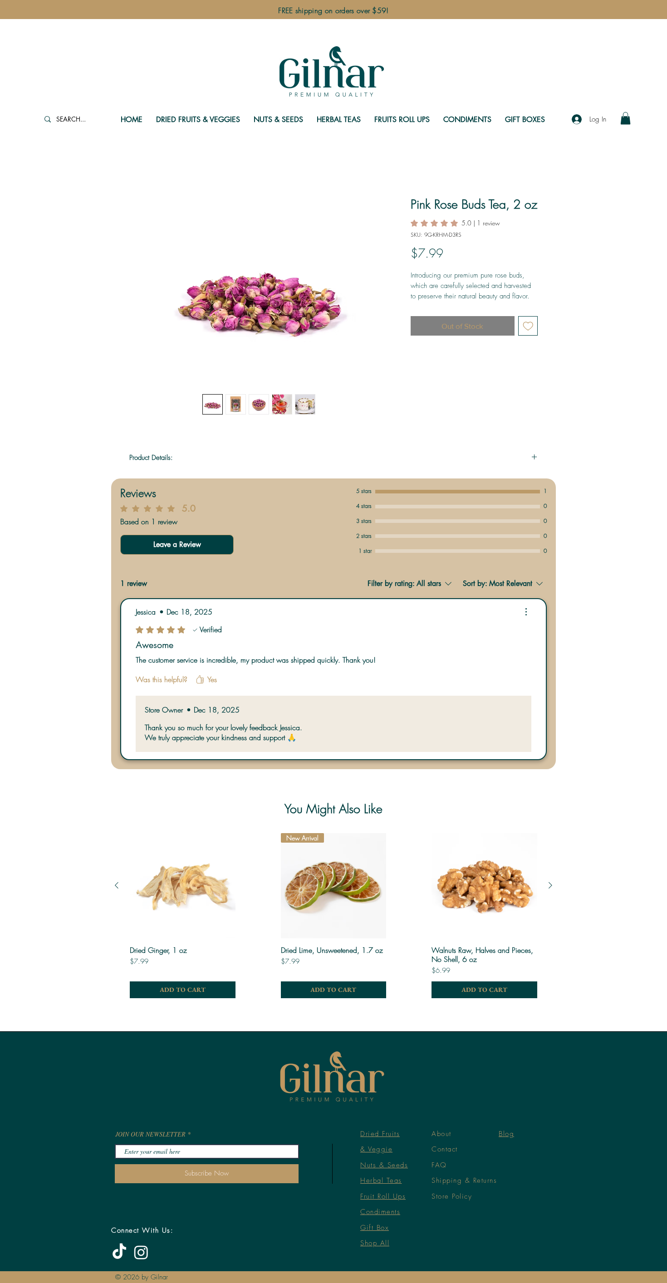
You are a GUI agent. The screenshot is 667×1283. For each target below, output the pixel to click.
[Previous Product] (116, 885)
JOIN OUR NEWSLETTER (150, 1134)
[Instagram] (141, 1252)
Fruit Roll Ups (383, 1196)
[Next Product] (550, 885)
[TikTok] (119, 1252)
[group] (333, 916)
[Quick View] (182, 886)
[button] (625, 118)
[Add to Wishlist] (528, 326)
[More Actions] (525, 611)
